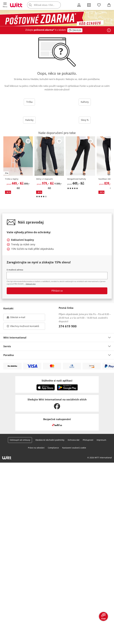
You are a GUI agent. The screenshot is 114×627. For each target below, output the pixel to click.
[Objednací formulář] (89, 5)
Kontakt (8, 308)
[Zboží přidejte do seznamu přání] (28, 141)
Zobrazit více (31, 284)
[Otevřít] (109, 30)
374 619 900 (68, 326)
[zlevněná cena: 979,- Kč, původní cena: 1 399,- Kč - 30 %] (49, 156)
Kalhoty (85, 101)
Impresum (101, 440)
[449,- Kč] (80, 156)
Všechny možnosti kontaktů (24, 326)
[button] (5, 5)
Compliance (53, 447)
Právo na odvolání (36, 447)
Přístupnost (88, 440)
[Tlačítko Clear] (58, 5)
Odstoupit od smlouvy (20, 440)
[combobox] (48, 5)
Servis (7, 346)
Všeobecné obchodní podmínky (49, 440)
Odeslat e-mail (21, 318)
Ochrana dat (73, 440)
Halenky (29, 119)
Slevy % (85, 119)
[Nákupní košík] (109, 5)
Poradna (8, 355)
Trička (29, 101)
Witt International (14, 337)
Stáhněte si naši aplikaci (57, 380)
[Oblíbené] (99, 5)
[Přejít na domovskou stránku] (16, 5)
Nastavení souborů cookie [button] (74, 447)
